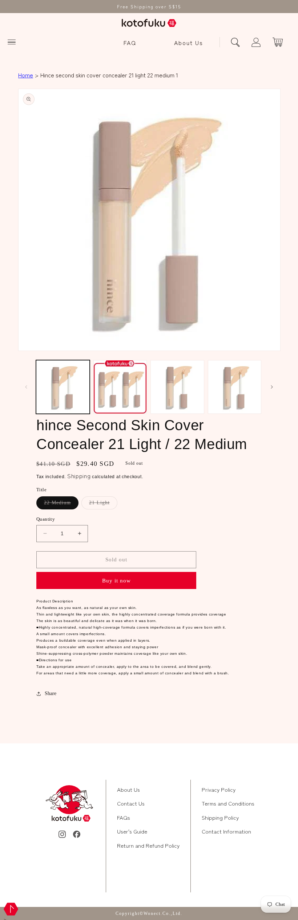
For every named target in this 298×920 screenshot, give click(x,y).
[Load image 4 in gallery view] (235, 387)
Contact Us (131, 803)
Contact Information (226, 831)
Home (25, 74)
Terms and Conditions (228, 803)
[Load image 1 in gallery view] (63, 387)
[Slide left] (26, 387)
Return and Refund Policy (148, 845)
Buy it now (116, 581)
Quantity (45, 519)
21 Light (103, 504)
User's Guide (132, 831)
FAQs (123, 817)
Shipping (79, 475)
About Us (188, 42)
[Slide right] (272, 387)
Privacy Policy (218, 789)
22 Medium (61, 504)
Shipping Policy (220, 817)
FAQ (130, 42)
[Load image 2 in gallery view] (120, 387)
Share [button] (50, 693)
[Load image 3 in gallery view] (177, 387)
